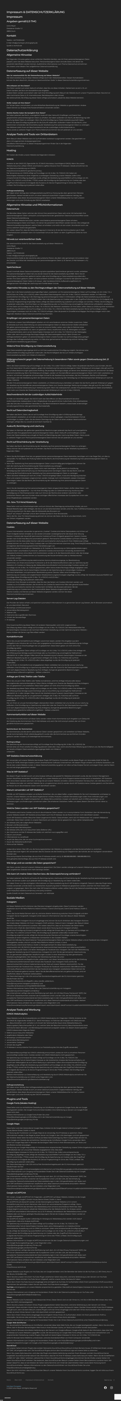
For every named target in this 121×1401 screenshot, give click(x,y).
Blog (69, 5)
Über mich (77, 5)
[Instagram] (111, 1388)
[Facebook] (105, 1388)
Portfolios (60, 5)
